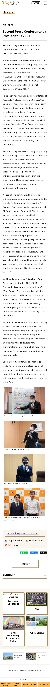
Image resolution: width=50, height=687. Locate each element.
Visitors (33, 684)
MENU (45, 4)
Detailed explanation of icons (22, 533)
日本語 (36, 2)
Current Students (16, 684)
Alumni (25, 684)
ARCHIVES (9, 574)
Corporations (44, 684)
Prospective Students (5, 684)
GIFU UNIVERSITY (10, 3)
